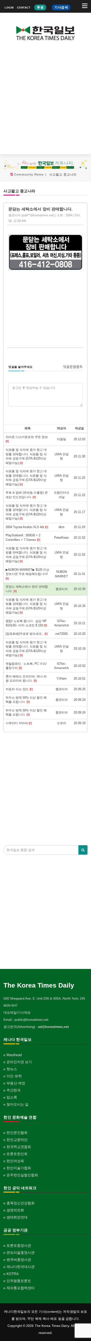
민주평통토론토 (19, 1281)
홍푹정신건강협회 (21, 1203)
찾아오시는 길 (17, 1104)
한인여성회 (15, 1161)
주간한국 (14, 1090)
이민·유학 (14, 1076)
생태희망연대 (17, 1217)
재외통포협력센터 (21, 1288)
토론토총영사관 (19, 1245)
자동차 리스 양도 (19, 689)
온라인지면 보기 (19, 1062)
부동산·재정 (16, 1083)
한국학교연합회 (19, 1147)
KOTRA (13, 1274)
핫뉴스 (12, 1069)
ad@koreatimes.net (53, 1027)
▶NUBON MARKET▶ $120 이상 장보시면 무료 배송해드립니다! (27, 574)
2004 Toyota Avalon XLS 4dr (27, 527)
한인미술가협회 (19, 1168)
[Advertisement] (45, 101)
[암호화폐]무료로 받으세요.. (27, 634)
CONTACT (24, 7)
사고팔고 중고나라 (63, 174)
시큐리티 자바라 (19, 723)
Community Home (29, 174)
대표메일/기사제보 (17, 1012)
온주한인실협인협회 (22, 1175)
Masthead (14, 1055)
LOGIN (9, 7)
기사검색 (61, 7)
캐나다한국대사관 (21, 1267)
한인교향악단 (17, 1140)
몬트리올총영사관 (21, 1253)
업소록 (12, 1097)
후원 (40, 7)
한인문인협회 (17, 1133)
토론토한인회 (17, 1154)
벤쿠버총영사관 (19, 1260)
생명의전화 (15, 1210)
